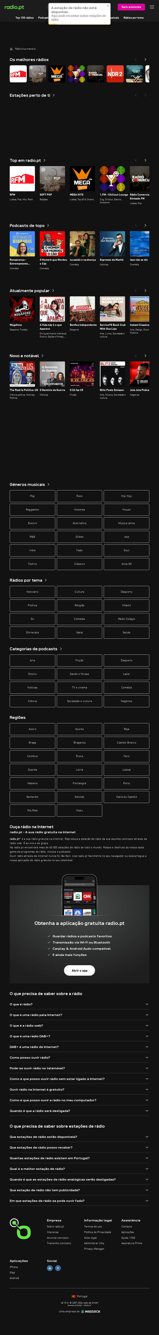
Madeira (32, 783)
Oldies (79, 537)
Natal (79, 632)
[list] (79, 73)
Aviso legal (90, 1238)
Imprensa (52, 1232)
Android (14, 1278)
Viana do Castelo (126, 797)
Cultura (79, 592)
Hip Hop (126, 496)
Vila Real (32, 810)
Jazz (126, 537)
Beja (126, 729)
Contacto (126, 1226)
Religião (80, 605)
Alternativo (79, 523)
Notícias (32, 687)
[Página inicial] (11, 48)
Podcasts (43, 17)
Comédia (79, 619)
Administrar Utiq (94, 1243)
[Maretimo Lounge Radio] (134, 73)
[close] (108, 5)
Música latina (126, 523)
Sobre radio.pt (55, 1226)
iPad (12, 1272)
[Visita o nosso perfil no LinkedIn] (49, 1268)
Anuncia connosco (57, 1238)
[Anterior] (136, 159)
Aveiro (32, 729)
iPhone (14, 1267)
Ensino (32, 674)
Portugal (81, 1296)
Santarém (32, 797)
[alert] (79, 14)
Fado (79, 550)
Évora (79, 756)
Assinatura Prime (131, 1243)
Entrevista (32, 632)
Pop (32, 496)
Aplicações (127, 1232)
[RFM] (18, 73)
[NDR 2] (115, 73)
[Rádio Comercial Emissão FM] (95, 73)
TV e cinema (79, 687)
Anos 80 (126, 564)
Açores (79, 729)
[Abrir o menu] (152, 7)
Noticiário (33, 592)
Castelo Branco (126, 742)
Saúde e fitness (79, 674)
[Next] (145, 58)
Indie (32, 550)
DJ (32, 619)
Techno (32, 564)
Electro (32, 523)
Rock (79, 496)
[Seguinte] (145, 159)
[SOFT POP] (37, 73)
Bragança (79, 742)
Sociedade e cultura (79, 701)
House (126, 509)
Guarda (32, 769)
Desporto (126, 592)
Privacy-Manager (94, 1249)
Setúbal (79, 797)
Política (32, 605)
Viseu (79, 810)
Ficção (79, 660)
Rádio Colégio (126, 619)
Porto (126, 783)
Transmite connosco (59, 1243)
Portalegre (79, 783)
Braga (32, 742)
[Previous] (136, 58)
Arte (32, 660)
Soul (126, 550)
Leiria (79, 769)
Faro (126, 756)
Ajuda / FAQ (128, 1238)
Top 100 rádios (25, 17)
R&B (32, 537)
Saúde (126, 632)
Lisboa (127, 769)
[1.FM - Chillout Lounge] (76, 73)
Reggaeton (32, 509)
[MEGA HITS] (57, 73)
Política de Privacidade (97, 1232)
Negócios (126, 701)
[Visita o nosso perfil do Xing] (58, 1268)
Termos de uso (93, 1226)
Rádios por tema (133, 17)
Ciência (32, 701)
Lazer (126, 674)
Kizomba (79, 509)
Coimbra (32, 756)
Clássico (79, 564)
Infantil (126, 605)
